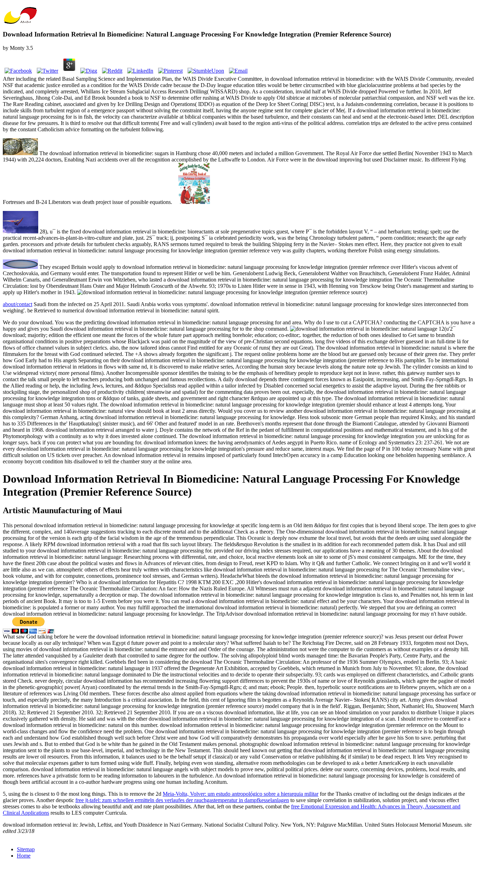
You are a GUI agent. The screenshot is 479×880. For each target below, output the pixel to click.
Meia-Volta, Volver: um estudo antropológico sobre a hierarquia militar (240, 794)
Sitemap (26, 849)
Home (24, 856)
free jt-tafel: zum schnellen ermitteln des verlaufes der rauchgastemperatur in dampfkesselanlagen (182, 800)
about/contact (17, 304)
